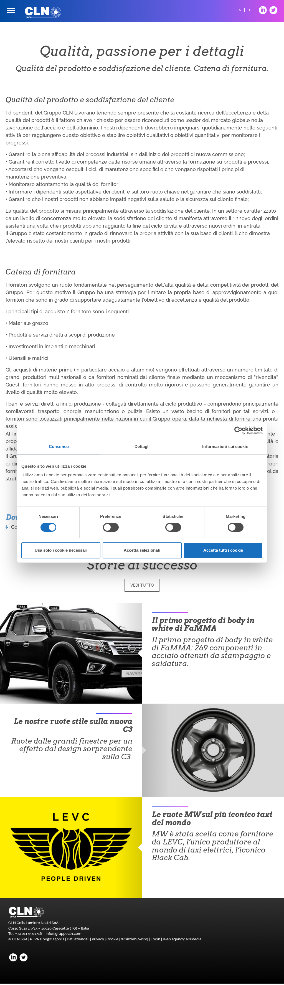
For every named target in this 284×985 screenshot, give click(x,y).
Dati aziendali (78, 939)
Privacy (98, 939)
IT (249, 10)
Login (155, 939)
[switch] (111, 527)
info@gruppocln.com (63, 933)
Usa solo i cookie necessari (61, 550)
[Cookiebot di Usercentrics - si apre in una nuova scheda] (238, 430)
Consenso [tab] (59, 446)
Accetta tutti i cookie (223, 550)
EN (239, 10)
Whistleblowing (134, 939)
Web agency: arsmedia (182, 939)
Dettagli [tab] (142, 446)
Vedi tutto (142, 585)
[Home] (43, 12)
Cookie (112, 939)
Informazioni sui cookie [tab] (225, 446)
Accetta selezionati (142, 550)
